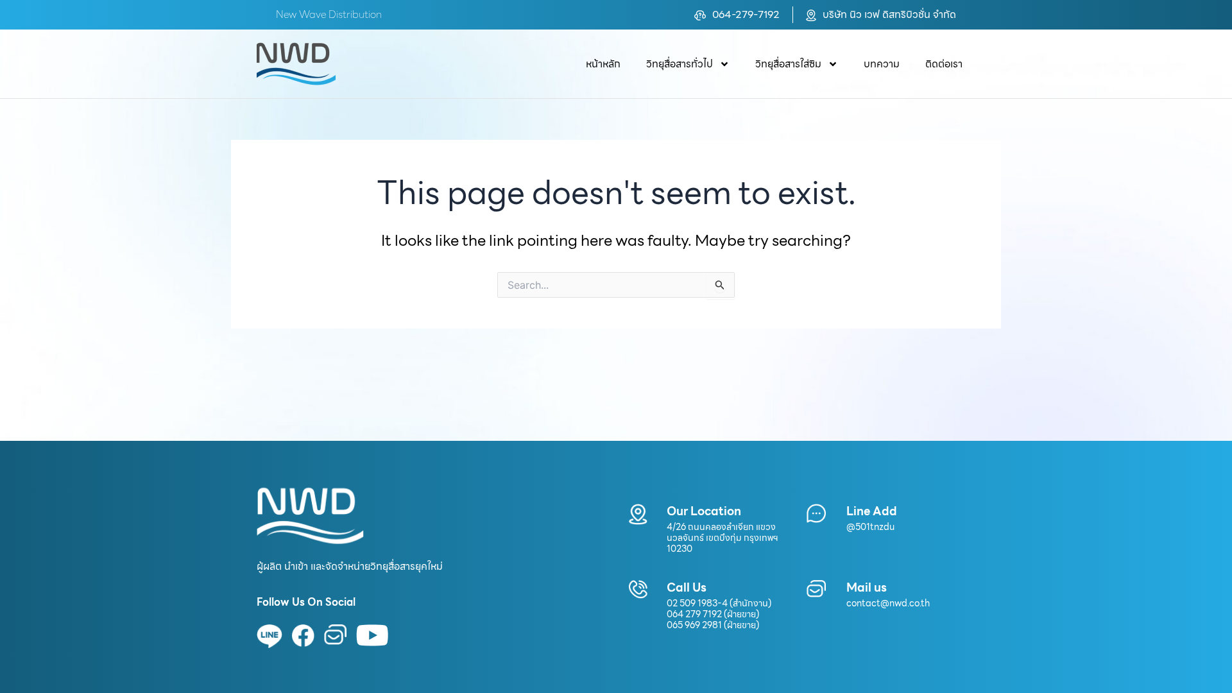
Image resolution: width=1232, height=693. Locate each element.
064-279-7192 (746, 14)
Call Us (686, 587)
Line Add (871, 511)
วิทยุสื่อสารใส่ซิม (788, 64)
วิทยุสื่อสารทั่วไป (679, 64)
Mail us (866, 587)
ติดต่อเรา (944, 64)
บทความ (882, 64)
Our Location (704, 511)
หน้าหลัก (603, 64)
